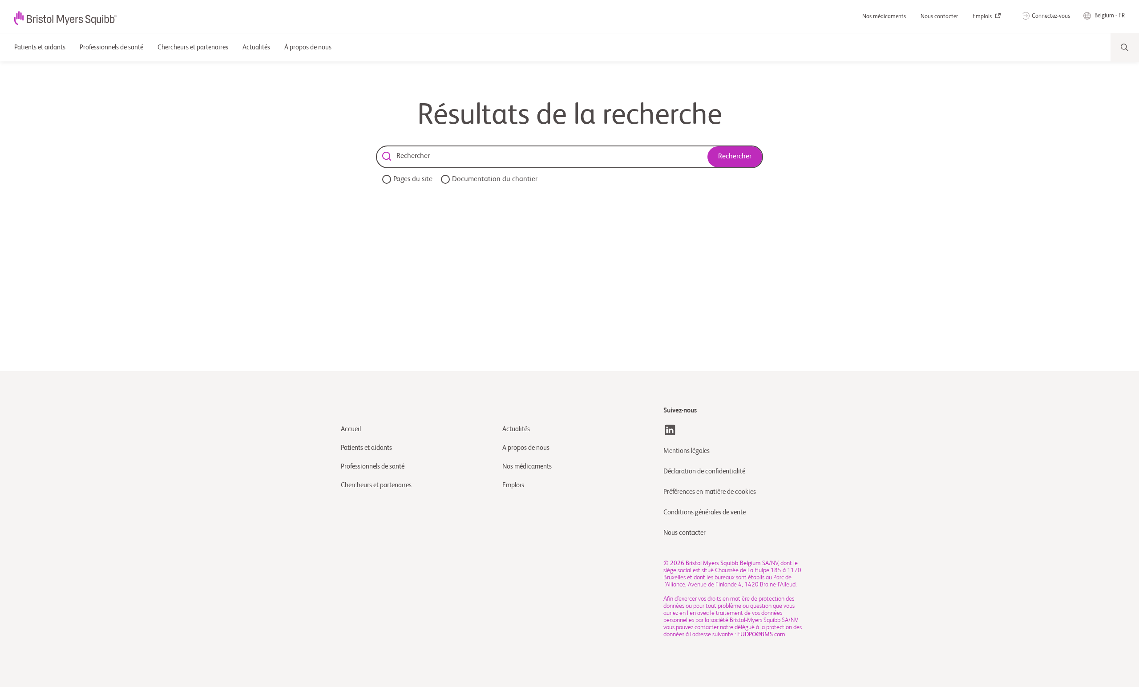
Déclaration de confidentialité (704, 471)
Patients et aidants (366, 448)
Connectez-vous (1051, 16)
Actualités (516, 429)
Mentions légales (686, 451)
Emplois (983, 17)
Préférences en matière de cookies (710, 492)
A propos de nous (525, 448)
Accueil (351, 429)
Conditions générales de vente (704, 512)
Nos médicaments (884, 17)
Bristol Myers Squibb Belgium (723, 563)
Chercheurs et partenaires (376, 485)
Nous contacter (940, 17)
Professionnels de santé (372, 466)
